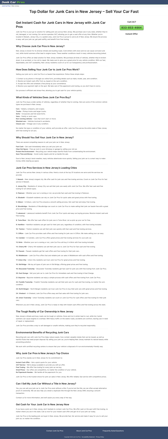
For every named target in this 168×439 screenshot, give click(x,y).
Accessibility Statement (88, 437)
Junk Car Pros (6, 6)
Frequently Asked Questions (113, 431)
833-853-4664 (131, 27)
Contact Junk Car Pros (54, 431)
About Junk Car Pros (84, 431)
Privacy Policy (100, 437)
